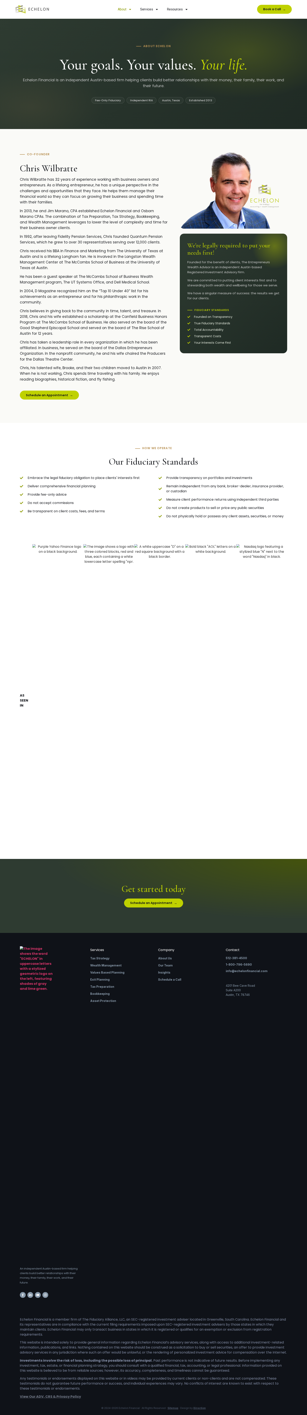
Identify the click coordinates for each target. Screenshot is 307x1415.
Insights (164, 972)
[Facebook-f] (23, 1295)
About (122, 9)
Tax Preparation (102, 986)
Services (146, 9)
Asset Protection (103, 1001)
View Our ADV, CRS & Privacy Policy (50, 1396)
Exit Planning (100, 979)
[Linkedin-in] (30, 1295)
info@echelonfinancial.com (247, 971)
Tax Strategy (99, 958)
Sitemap (172, 1408)
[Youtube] (38, 1295)
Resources (175, 9)
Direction (199, 1408)
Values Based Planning (107, 972)
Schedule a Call (169, 979)
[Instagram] (45, 1295)
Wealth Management (106, 965)
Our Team (165, 965)
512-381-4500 (236, 958)
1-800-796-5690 (239, 964)
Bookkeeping (100, 993)
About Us (165, 958)
